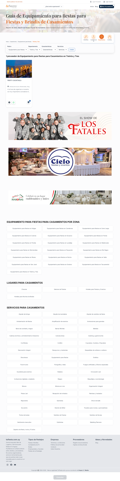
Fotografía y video (60, 364)
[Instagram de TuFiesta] (7, 464)
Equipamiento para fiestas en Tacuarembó (95, 264)
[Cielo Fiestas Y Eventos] (60, 162)
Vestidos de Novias (96, 415)
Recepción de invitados (60, 393)
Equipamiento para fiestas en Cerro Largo (95, 228)
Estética (95, 357)
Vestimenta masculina (24, 422)
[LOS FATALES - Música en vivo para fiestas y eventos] (60, 126)
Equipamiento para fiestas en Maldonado (96, 243)
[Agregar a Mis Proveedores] (28, 102)
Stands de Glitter (60, 408)
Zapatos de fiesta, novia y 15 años (24, 429)
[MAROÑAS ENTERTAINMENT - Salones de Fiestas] (60, 197)
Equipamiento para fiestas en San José (24, 264)
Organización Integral (96, 386)
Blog (96, 6)
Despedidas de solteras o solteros (96, 350)
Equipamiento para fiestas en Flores (95, 235)
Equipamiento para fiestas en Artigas (24, 228)
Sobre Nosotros (55, 449)
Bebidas (95, 328)
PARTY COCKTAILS (14, 80)
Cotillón (60, 343)
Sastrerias (60, 400)
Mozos (24, 386)
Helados (60, 372)
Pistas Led (24, 393)
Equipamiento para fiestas (60, 357)
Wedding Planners (96, 422)
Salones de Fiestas (60, 289)
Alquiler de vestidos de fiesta (96, 314)
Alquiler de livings (24, 314)
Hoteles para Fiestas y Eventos (96, 289)
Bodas (30, 447)
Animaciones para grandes (95, 321)
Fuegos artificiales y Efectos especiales (95, 364)
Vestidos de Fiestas (60, 415)
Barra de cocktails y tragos (24, 328)
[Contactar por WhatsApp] (13, 102)
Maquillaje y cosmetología (96, 379)
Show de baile (95, 400)
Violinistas (60, 422)
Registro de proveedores (80, 442)
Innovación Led (96, 372)
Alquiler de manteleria (60, 314)
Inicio (92, 6)
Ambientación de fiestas (24, 321)
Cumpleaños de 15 (33, 445)
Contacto (53, 447)
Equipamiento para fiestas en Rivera (24, 257)
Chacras (24, 289)
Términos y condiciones (58, 442)
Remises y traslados (95, 393)
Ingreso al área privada (80, 445)
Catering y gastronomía (95, 336)
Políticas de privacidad (57, 445)
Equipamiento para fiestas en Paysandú (60, 250)
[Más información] (9, 102)
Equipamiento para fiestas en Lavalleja (60, 243)
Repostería (24, 400)
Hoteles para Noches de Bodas (24, 296)
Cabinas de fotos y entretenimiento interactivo (24, 336)
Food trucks (24, 364)
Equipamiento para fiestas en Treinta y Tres (24, 272)
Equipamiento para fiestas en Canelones (60, 228)
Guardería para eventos (24, 372)
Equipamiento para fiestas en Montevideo (24, 250)
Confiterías (24, 343)
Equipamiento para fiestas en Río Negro (95, 250)
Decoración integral (24, 350)
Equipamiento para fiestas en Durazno (60, 235)
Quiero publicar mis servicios (14, 1)
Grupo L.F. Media (83, 470)
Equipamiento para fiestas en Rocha (59, 257)
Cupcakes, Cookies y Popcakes (96, 343)
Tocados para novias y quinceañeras (95, 408)
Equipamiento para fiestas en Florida (24, 243)
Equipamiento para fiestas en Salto (96, 257)
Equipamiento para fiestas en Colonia (24, 235)
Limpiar (72, 49)
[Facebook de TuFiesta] (11, 464)
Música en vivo (60, 386)
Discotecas (24, 357)
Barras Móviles (60, 328)
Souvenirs (24, 408)
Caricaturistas (60, 336)
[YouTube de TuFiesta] (15, 464)
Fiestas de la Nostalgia (35, 451)
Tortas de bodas (24, 415)
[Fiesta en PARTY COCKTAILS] (19, 69)
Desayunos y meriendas (60, 350)
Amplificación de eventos (60, 321)
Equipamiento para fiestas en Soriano (60, 264)
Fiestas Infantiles (33, 442)
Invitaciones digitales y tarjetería (24, 379)
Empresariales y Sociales (35, 449)
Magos (60, 379)
